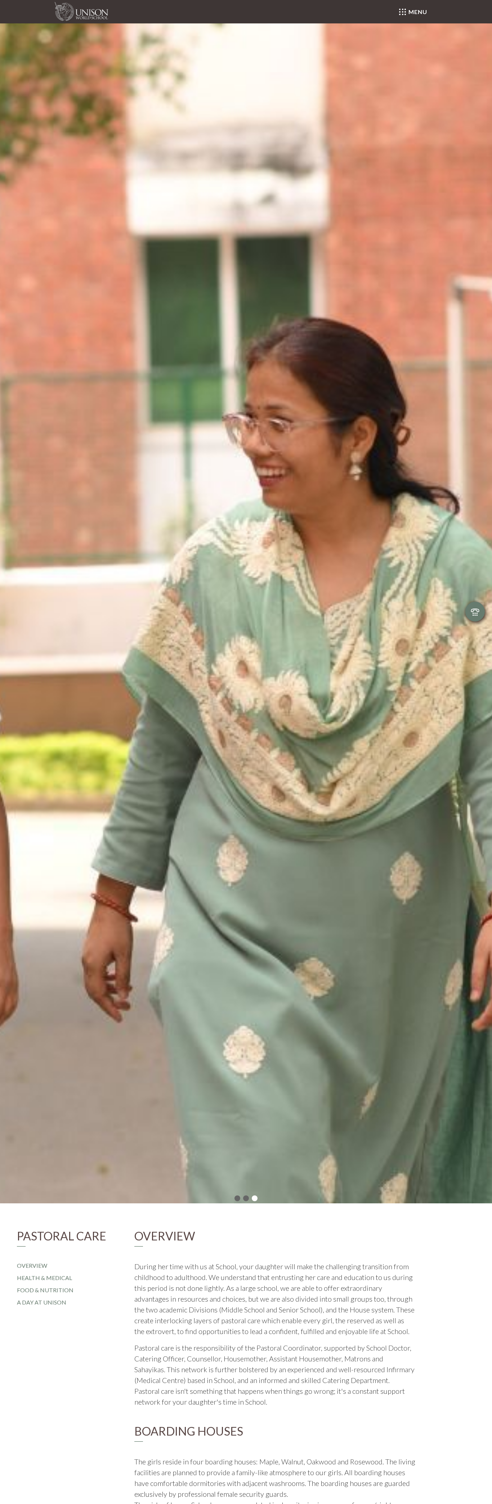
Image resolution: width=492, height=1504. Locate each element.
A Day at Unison (41, 1302)
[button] (237, 1199)
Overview (32, 1265)
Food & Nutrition (45, 1290)
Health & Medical (44, 1277)
